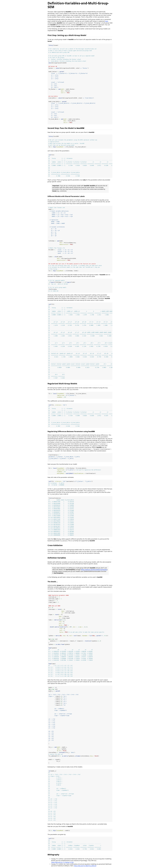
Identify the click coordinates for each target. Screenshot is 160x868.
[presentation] (87, 585)
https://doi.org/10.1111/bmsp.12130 (62, 862)
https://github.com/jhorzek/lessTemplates (94, 569)
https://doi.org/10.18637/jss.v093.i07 (85, 866)
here (106, 21)
